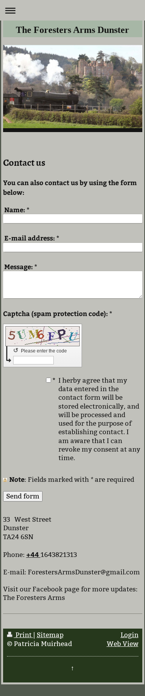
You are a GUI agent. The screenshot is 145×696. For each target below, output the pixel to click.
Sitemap (50, 635)
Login (129, 635)
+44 (33, 554)
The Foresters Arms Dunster (72, 30)
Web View (122, 644)
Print (23, 635)
